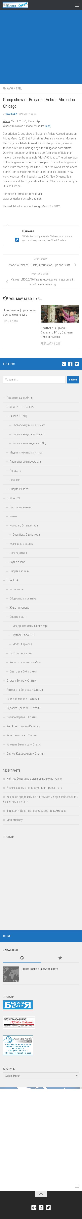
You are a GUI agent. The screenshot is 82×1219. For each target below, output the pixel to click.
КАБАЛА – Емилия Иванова (23, 726)
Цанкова (11, 113)
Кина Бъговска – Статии (22, 735)
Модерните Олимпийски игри (30, 626)
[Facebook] (70, 363)
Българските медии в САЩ (29, 443)
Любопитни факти (21, 653)
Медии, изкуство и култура (26, 452)
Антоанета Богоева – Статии (25, 690)
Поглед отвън (18, 553)
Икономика (16, 589)
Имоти (14, 516)
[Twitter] (76, 363)
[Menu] (77, 5)
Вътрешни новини (20, 507)
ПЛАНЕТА (12, 580)
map (48, 126)
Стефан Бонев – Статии (21, 680)
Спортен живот (19, 489)
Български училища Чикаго (29, 425)
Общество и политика (23, 598)
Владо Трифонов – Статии (23, 699)
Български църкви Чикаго (29, 434)
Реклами (15, 480)
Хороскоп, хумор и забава (26, 662)
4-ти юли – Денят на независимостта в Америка (36, 811)
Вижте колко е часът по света (40, 969)
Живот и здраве (19, 607)
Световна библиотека (23, 671)
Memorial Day (14, 820)
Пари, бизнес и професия (25, 461)
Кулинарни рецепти (21, 544)
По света (15, 471)
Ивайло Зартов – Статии (22, 717)
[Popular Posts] (60, 958)
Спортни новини (19, 571)
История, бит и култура (24, 525)
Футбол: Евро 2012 (24, 635)
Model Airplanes (22, 644)
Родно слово (17, 562)
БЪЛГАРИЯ (13, 498)
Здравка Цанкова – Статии (23, 708)
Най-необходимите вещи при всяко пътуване (34, 778)
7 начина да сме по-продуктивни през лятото (34, 788)
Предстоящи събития (20, 398)
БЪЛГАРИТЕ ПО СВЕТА (20, 407)
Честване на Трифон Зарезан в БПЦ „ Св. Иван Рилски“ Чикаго (57, 332)
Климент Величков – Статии (24, 744)
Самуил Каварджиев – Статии (25, 753)
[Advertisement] (41, 43)
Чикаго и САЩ (12, 88)
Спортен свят (18, 617)
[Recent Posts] (22, 958)
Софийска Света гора (26, 534)
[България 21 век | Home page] (20, 5)
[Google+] (64, 363)
